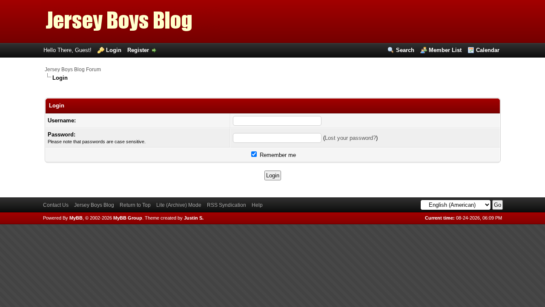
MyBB (76, 217)
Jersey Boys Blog (94, 205)
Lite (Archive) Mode (178, 205)
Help (257, 205)
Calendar (487, 50)
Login (113, 50)
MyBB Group (127, 217)
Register (138, 50)
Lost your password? (350, 138)
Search (405, 50)
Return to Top (135, 205)
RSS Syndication (226, 205)
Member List (445, 50)
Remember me (277, 155)
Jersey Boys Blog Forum (73, 69)
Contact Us (56, 205)
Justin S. (194, 217)
